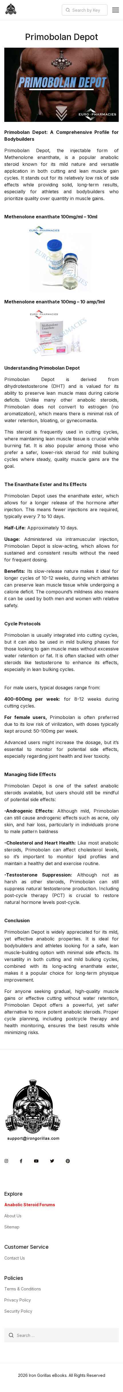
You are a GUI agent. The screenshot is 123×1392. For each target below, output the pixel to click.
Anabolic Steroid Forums (29, 1204)
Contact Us (14, 1258)
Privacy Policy (17, 1300)
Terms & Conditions (22, 1288)
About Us (12, 1215)
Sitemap (11, 1226)
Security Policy (18, 1311)
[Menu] (115, 10)
